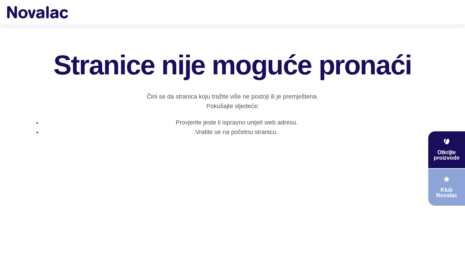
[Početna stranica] (37, 12)
